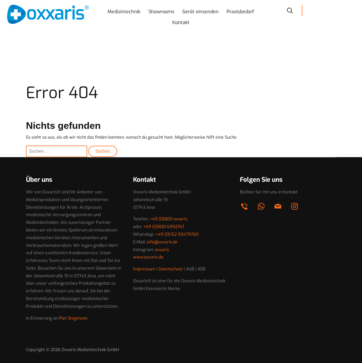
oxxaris (162, 249)
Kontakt (180, 22)
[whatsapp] (327, 10)
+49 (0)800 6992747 (163, 226)
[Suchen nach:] (57, 151)
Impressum (144, 269)
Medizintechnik (124, 11)
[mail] (338, 10)
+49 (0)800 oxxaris (168, 219)
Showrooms (161, 11)
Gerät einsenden (200, 11)
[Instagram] (349, 10)
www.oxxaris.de (148, 257)
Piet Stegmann (73, 318)
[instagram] (294, 206)
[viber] (315, 10)
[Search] (290, 10)
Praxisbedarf (240, 11)
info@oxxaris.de (162, 242)
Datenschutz (170, 269)
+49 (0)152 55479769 (176, 234)
